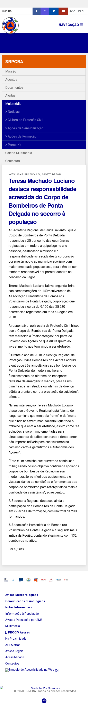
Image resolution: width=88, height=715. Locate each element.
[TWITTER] (54, 11)
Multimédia (13, 104)
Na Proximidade (15, 638)
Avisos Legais (14, 651)
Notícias (13, 112)
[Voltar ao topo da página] (44, 701)
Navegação (69, 25)
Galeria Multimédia (18, 153)
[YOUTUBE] (63, 11)
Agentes (11, 80)
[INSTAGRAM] (45, 11)
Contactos (12, 161)
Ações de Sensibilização (25, 128)
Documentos (14, 88)
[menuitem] (37, 11)
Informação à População (22, 613)
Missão (10, 71)
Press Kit (14, 145)
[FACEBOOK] (37, 11)
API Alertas (12, 645)
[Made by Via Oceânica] (44, 687)
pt (80, 10)
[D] (56, 671)
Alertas (10, 95)
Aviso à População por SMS (24, 620)
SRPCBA (7, 10)
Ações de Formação (21, 136)
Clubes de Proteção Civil (25, 120)
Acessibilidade (14, 657)
